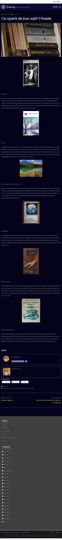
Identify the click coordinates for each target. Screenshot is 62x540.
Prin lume (6, 496)
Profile (3, 441)
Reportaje (6, 512)
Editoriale (6, 454)
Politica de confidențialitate (9, 438)
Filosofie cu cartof (8, 461)
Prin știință (6, 506)
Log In (47, 536)
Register (4, 427)
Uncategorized (7, 518)
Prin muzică (6, 499)
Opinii (5, 467)
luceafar (24, 388)
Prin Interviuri (7, 490)
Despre (18, 536)
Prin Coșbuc (7, 480)
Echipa (4, 434)
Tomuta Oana (16, 14)
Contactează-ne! (6, 431)
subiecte (32, 388)
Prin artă (6, 474)
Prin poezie (5, 386)
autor (8, 388)
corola (13, 388)
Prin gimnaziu (7, 486)
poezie (28, 388)
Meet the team (9, 536)
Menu (54, 6)
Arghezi (4, 388)
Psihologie (6, 509)
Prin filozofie (7, 483)
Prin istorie (6, 493)
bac (11, 388)
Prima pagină (26, 536)
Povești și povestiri (8, 470)
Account (4, 425)
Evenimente (6, 458)
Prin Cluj (6, 477)
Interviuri (6, 464)
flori (17, 388)
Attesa (19, 532)
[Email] (26, 361)
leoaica (20, 388)
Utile (5, 521)
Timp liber (6, 515)
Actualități (6, 451)
